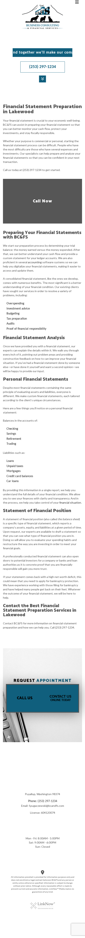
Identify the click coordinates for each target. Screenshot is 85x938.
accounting (35, 262)
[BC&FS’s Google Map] (42, 873)
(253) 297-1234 (42, 67)
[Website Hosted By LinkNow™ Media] (42, 903)
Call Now (42, 201)
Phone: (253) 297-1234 (42, 801)
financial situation (70, 502)
